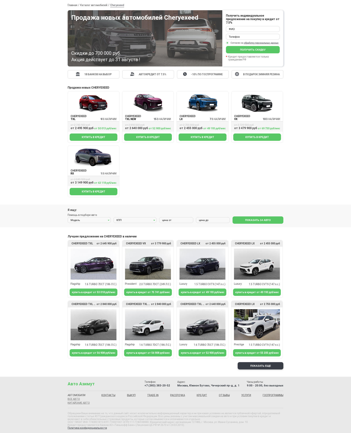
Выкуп (131, 395)
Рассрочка (177, 395)
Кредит (202, 395)
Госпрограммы (273, 395)
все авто (74, 399)
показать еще (260, 365)
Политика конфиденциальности (87, 427)
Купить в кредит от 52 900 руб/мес (202, 352)
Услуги (246, 395)
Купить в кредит (93, 137)
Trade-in (152, 395)
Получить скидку (253, 49)
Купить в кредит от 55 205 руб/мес (257, 352)
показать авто (258, 220)
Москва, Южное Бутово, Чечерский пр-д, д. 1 (208, 385)
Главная (72, 5)
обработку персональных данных (261, 43)
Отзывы (224, 395)
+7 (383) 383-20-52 (157, 385)
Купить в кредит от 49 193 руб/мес (202, 292)
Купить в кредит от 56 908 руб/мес (93, 352)
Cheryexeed (117, 5)
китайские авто (79, 402)
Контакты (108, 395)
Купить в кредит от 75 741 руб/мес (148, 292)
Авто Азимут (81, 384)
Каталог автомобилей (93, 5)
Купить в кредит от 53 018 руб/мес (93, 292)
